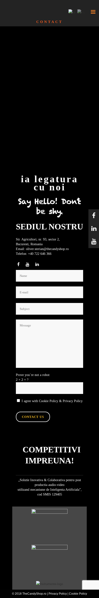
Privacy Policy (73, 401)
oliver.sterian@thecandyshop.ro (47, 249)
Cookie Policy (48, 401)
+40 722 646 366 (39, 254)
